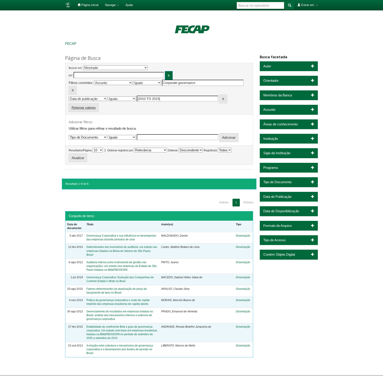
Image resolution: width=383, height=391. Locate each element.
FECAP (70, 43)
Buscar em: (75, 68)
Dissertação (243, 235)
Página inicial (89, 5)
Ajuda (129, 5)
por (71, 75)
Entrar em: (308, 5)
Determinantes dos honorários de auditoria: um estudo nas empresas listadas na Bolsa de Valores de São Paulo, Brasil (121, 250)
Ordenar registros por (120, 150)
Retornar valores (84, 107)
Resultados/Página (80, 150)
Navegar (111, 5)
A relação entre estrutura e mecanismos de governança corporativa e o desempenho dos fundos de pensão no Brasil (119, 349)
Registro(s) (210, 150)
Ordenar (173, 150)
